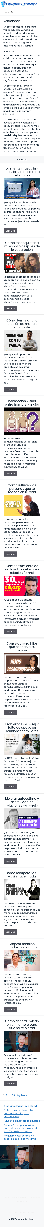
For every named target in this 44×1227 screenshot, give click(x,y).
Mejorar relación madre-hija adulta (22, 946)
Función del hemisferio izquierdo (22, 1120)
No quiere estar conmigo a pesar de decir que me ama (20, 1137)
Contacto (22, 1201)
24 (13, 1095)
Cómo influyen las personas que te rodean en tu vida (22, 488)
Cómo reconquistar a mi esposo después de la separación (22, 246)
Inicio (6, 1197)
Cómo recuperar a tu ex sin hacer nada (22, 875)
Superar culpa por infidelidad (20, 1106)
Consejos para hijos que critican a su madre (22, 647)
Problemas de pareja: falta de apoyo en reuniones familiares (22, 727)
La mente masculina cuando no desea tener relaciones (22, 172)
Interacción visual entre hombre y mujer (22, 403)
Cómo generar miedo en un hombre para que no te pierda (22, 1024)
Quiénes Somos (19, 1197)
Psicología (35, 1197)
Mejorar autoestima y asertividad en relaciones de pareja (22, 802)
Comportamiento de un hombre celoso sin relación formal (22, 569)
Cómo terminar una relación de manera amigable (22, 324)
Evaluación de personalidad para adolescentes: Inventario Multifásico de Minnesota (21, 1128)
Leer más (10, 230)
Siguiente (23, 1095)
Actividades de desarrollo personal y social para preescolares (18, 1113)
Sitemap (31, 1212)
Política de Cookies (17, 1212)
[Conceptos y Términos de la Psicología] (19, 4)
